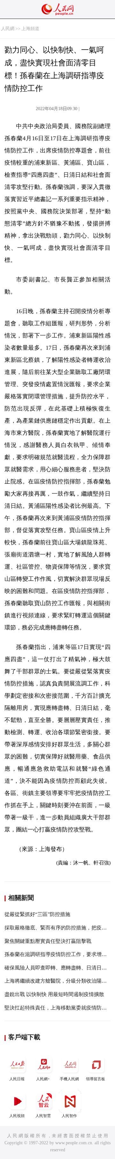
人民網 (7, 28)
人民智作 (69, 1116)
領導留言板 (95, 1079)
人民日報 (17, 1079)
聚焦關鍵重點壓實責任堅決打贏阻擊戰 (47, 941)
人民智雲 (43, 1116)
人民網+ (43, 1079)
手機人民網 (69, 1079)
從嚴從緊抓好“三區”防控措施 (37, 914)
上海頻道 (30, 28)
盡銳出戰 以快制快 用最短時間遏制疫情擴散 (54, 994)
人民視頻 (17, 1116)
